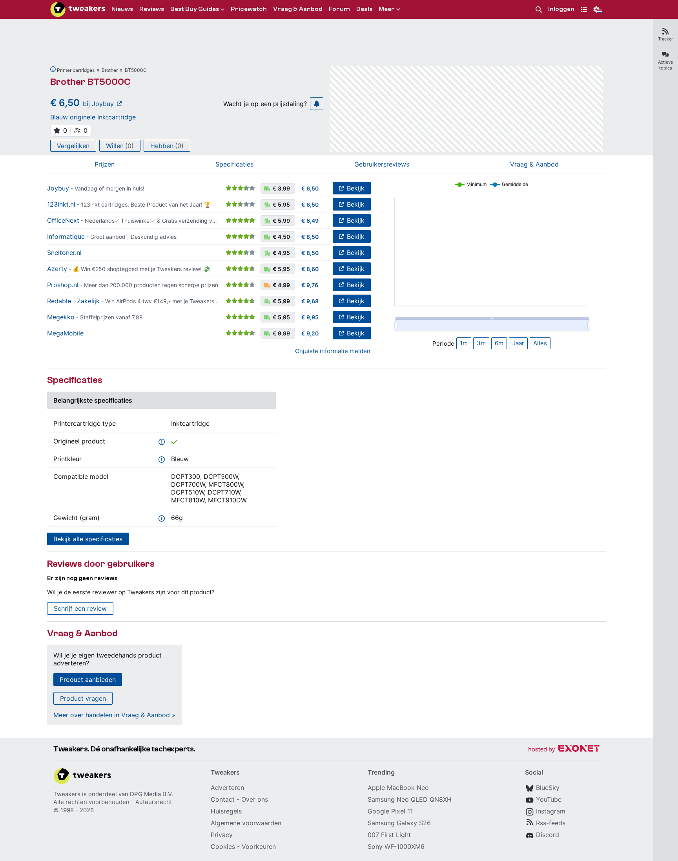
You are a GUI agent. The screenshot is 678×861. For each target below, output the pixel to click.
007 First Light (389, 835)
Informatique (66, 236)
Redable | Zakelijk (73, 301)
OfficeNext (63, 220)
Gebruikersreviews (381, 164)
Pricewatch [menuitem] (249, 9)
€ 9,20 (310, 333)
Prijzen (105, 164)
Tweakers (66, 794)
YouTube (548, 799)
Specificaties (234, 164)
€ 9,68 (310, 301)
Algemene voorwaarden (246, 823)
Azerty (57, 269)
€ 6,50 (310, 188)
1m (464, 343)
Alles (540, 343)
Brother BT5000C (90, 82)
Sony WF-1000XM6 (396, 846)
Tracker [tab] (665, 39)
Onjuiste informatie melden (332, 351)
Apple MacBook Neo (398, 787)
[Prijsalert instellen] (316, 103)
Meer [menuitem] (387, 9)
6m (499, 343)
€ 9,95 (310, 317)
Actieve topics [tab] (665, 65)
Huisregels (226, 811)
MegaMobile (65, 333)
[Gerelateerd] (53, 69)
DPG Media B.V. (151, 794)
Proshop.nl (62, 285)
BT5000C (136, 70)
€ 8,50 (310, 236)
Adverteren (227, 787)
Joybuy (58, 188)
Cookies (223, 846)
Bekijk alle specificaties (87, 539)
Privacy (222, 835)
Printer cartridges (76, 70)
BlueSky (548, 787)
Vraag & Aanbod (534, 164)
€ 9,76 (309, 285)
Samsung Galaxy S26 (399, 823)
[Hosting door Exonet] (564, 749)
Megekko (61, 317)
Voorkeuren (259, 846)
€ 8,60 (310, 269)
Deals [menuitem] (364, 9)
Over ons (254, 799)
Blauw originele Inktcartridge (93, 117)
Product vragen (83, 698)
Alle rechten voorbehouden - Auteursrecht (112, 802)
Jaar (518, 343)
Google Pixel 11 (390, 811)
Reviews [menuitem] (151, 9)
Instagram (550, 811)
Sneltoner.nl (64, 252)
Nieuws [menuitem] (122, 9)
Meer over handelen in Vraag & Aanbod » (114, 715)
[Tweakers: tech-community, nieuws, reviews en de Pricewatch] (77, 9)
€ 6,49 (310, 220)
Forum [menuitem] (339, 9)
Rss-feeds (550, 823)
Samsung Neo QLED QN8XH (410, 799)
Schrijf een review (80, 608)
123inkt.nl (61, 204)
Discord (547, 835)
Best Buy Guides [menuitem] (194, 9)
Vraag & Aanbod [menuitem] (298, 9)
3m (481, 343)
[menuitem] (538, 9)
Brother (110, 70)
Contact (223, 799)
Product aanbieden (88, 679)
